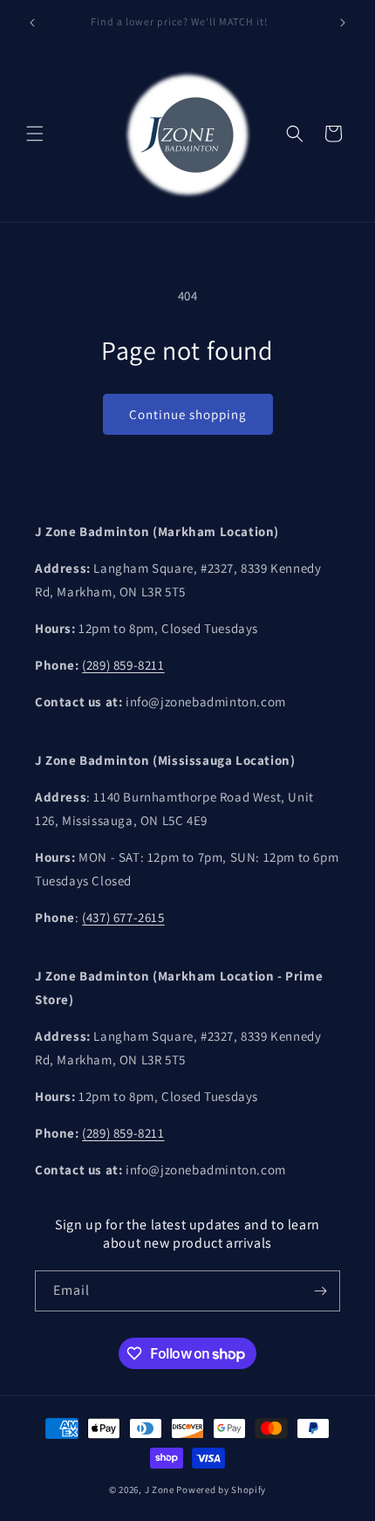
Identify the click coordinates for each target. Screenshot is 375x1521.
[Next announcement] (343, 22)
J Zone (161, 1489)
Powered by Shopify (221, 1489)
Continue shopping (188, 414)
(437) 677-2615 (123, 917)
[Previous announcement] (32, 22)
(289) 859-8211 (123, 665)
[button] (35, 133)
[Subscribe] (320, 1290)
